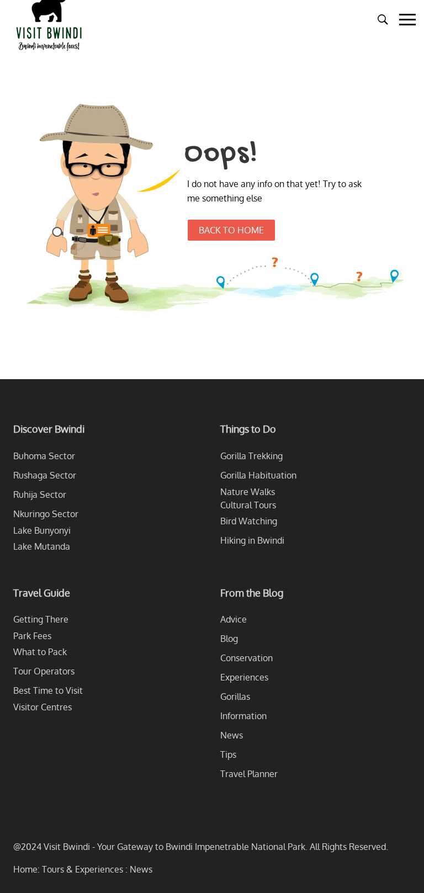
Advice (233, 619)
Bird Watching (248, 521)
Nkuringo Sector (45, 513)
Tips (228, 754)
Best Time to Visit (48, 690)
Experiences (244, 677)
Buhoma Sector (44, 455)
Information (243, 715)
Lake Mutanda (41, 546)
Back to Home (231, 230)
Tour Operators (44, 671)
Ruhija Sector (39, 494)
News (231, 735)
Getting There (40, 619)
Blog (229, 638)
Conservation (246, 657)
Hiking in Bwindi (252, 540)
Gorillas (235, 696)
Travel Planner (249, 773)
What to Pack (40, 651)
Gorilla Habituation (258, 475)
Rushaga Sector (44, 475)
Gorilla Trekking (251, 455)
